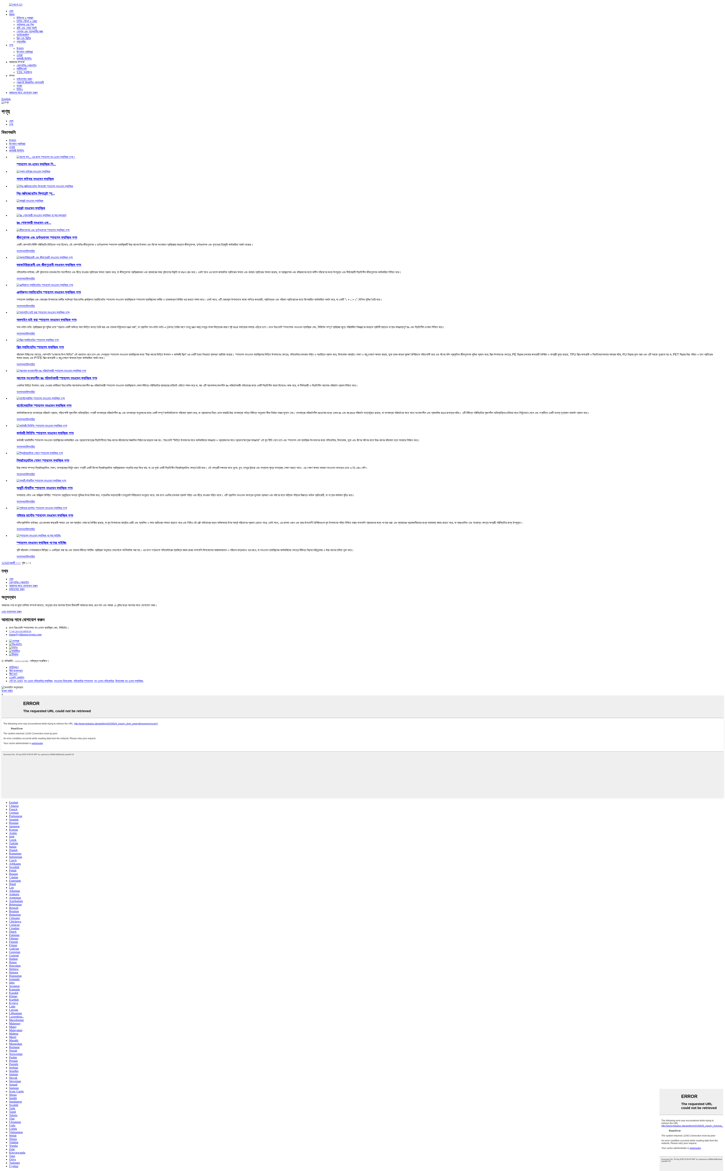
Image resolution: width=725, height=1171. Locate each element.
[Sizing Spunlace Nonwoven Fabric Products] (39, 535)
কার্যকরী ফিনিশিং (24, 58)
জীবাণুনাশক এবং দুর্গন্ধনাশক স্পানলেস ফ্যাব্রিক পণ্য (47, 237)
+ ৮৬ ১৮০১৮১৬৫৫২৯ (20, 631)
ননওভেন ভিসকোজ (63, 681)
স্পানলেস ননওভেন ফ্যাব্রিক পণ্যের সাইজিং (41, 543)
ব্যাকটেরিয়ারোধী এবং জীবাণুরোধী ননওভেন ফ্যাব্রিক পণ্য (49, 265)
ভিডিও (20, 89)
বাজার (11, 14)
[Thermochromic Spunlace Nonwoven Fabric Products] (41, 398)
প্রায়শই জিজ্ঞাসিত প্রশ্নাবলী (30, 82)
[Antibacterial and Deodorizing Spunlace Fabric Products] (43, 230)
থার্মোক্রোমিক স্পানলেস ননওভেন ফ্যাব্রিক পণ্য (44, 405)
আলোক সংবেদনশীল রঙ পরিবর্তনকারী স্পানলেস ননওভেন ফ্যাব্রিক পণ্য (57, 378)
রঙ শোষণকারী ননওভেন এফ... (34, 223)
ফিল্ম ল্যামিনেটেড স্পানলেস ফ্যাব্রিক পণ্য (40, 347)
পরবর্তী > (13, 563)
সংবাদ (19, 85)
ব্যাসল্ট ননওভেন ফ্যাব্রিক (31, 208)
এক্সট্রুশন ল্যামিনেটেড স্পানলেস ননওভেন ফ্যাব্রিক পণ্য (49, 292)
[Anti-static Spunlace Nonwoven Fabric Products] (41, 480)
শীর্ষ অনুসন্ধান (16, 670)
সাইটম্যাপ (14, 667)
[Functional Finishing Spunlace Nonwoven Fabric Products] (42, 425)
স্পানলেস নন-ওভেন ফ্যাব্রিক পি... (36, 164)
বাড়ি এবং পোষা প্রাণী (27, 28)
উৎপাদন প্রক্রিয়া (25, 51)
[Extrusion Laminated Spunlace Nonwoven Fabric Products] (45, 285)
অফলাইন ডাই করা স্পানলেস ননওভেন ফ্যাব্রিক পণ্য (46, 320)
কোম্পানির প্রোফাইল (26, 65)
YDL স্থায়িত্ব (24, 72)
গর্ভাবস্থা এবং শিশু (25, 24)
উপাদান (20, 48)
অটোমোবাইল (23, 34)
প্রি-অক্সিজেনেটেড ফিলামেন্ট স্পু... (36, 193)
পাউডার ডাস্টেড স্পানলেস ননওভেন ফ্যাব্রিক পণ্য (45, 515)
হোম (11, 11)
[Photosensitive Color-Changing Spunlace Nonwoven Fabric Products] (51, 370)
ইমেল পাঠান (7, 690)
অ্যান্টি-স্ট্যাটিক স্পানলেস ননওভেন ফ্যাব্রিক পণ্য (44, 488)
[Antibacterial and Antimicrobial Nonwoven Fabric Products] (45, 257)
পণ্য (11, 45)
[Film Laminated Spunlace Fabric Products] (38, 340)
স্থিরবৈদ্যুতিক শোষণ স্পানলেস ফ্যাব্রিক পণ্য (43, 460)
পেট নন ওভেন (15, 681)
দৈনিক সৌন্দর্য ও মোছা (27, 21)
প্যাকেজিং (21, 41)
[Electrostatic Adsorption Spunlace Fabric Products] (40, 453)
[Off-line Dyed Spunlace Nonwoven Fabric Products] (43, 312)
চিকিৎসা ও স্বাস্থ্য (25, 17)
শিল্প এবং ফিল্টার (24, 38)
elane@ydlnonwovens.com (25, 634)
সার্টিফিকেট (22, 68)
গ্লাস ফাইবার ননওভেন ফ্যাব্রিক (35, 179)
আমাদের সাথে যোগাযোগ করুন (23, 92)
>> (19, 563)
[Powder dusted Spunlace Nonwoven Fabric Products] (42, 508)
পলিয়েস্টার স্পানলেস (83, 681)
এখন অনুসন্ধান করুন (12, 611)
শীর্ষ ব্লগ (13, 674)
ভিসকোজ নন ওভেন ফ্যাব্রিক (129, 681)
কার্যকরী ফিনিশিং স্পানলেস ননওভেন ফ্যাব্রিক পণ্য (45, 433)
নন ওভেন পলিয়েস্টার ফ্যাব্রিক (38, 681)
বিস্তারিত (30, 251)
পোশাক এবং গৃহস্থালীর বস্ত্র (30, 31)
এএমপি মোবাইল (16, 677)
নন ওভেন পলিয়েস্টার (104, 681)
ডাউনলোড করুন (24, 79)
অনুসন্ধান (21, 251)
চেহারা (19, 55)
